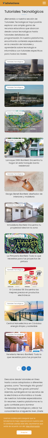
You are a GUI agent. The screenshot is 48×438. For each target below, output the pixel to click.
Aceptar (24, 432)
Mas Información (33, 426)
